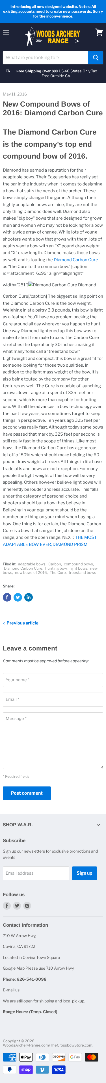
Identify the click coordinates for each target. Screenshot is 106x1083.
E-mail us (11, 989)
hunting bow (56, 568)
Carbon (54, 564)
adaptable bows (32, 564)
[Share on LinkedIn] (28, 597)
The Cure (58, 572)
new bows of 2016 (31, 572)
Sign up (84, 873)
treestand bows (82, 572)
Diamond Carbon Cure (76, 259)
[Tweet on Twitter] (18, 597)
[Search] (95, 57)
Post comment (27, 793)
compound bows (78, 564)
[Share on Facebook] (7, 597)
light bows (78, 568)
